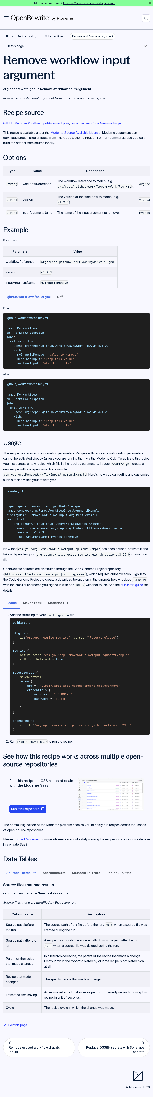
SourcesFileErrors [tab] (86, 873)
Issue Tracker (80, 123)
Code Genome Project (107, 123)
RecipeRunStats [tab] (119, 873)
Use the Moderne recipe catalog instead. (89, 3)
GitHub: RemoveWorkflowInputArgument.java (36, 123)
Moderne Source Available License (75, 133)
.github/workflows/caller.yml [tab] (28, 297)
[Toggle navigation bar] (6, 18)
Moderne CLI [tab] (58, 603)
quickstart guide (132, 585)
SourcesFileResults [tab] (21, 873)
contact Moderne (26, 839)
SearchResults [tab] (54, 873)
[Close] (150, 3)
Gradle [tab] (11, 603)
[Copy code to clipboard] (145, 328)
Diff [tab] (60, 297)
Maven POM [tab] (32, 603)
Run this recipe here (25, 809)
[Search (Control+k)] (146, 18)
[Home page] (7, 36)
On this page (15, 46)
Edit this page (17, 1025)
